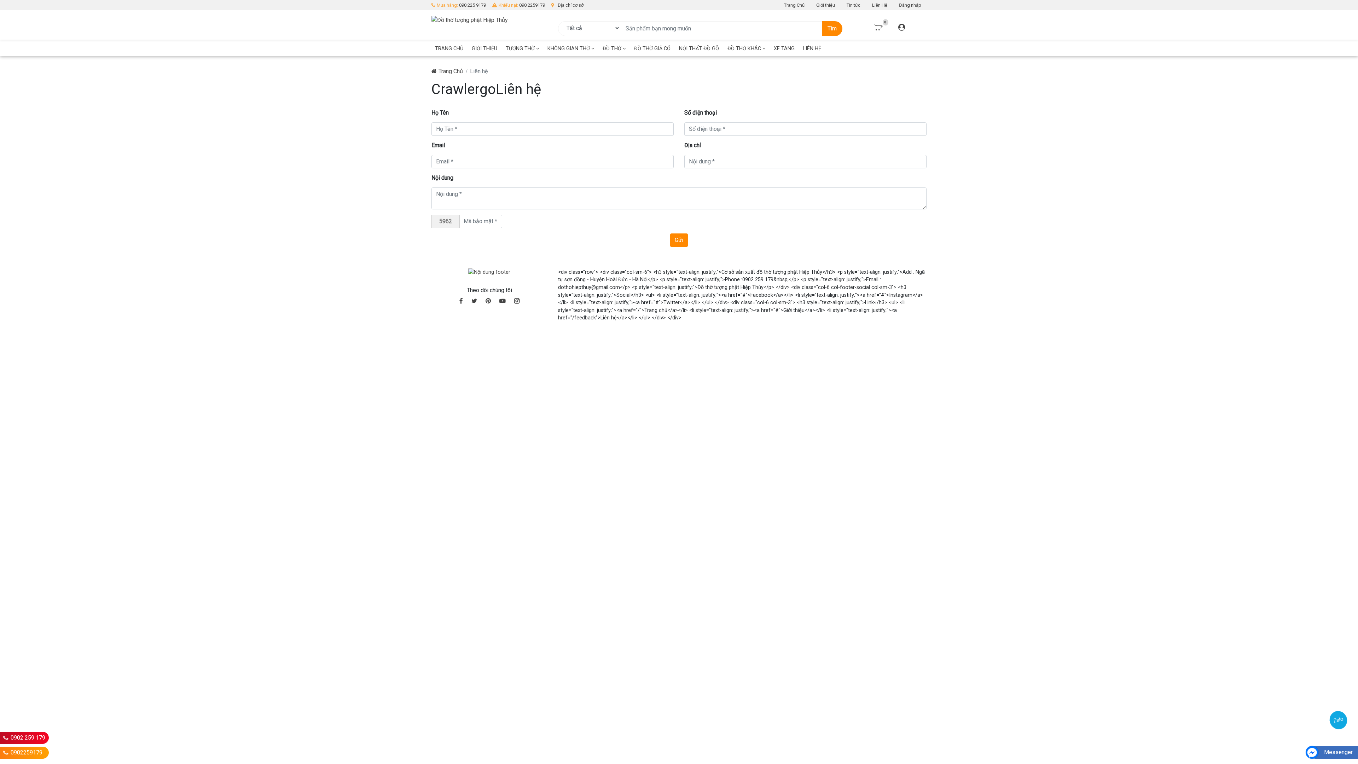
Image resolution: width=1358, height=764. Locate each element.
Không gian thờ (569, 49)
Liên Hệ (879, 5)
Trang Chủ (794, 5)
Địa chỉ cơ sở (571, 5)
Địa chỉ (692, 145)
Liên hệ (812, 49)
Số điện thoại (700, 112)
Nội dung (442, 177)
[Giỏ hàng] (877, 28)
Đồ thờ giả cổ (652, 49)
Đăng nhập (910, 5)
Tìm (832, 28)
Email (438, 145)
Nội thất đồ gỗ (699, 49)
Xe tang (784, 49)
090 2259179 (532, 5)
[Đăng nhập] (901, 28)
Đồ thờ (613, 49)
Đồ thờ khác (744, 49)
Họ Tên (440, 112)
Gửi (679, 240)
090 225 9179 (472, 5)
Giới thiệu (825, 5)
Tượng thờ (521, 49)
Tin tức (853, 5)
